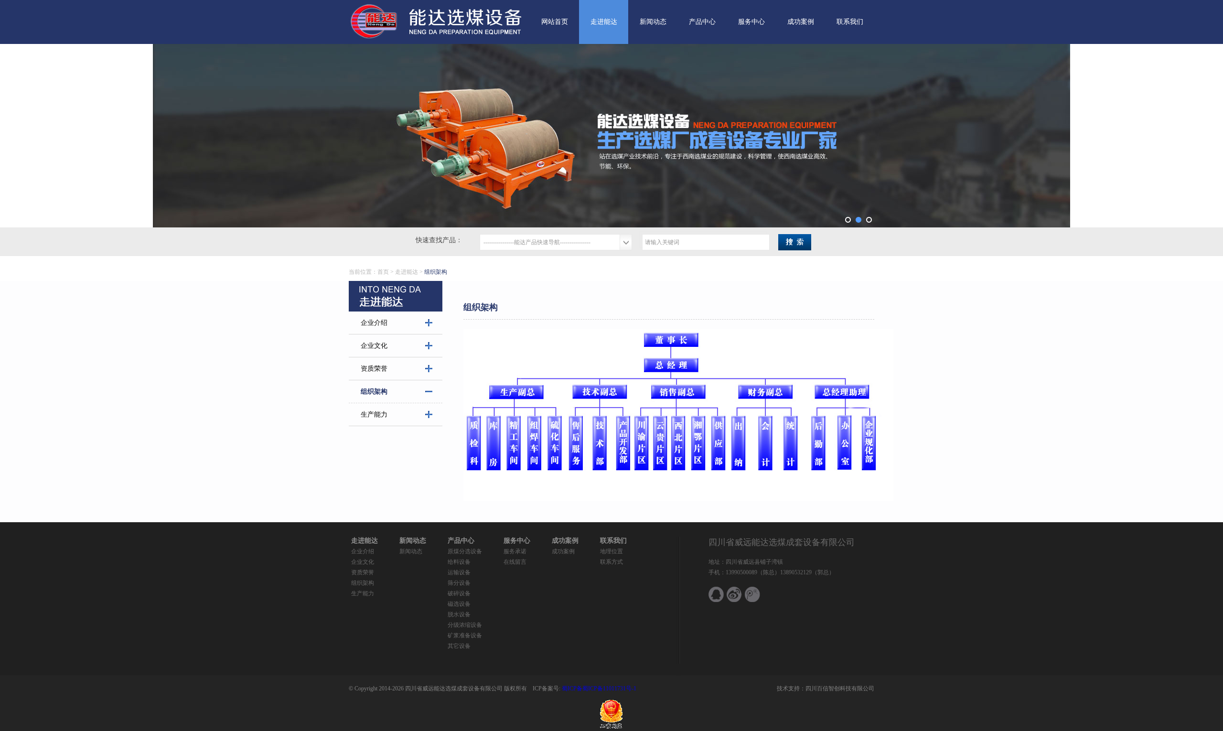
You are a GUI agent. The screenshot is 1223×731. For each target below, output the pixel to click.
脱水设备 (459, 614)
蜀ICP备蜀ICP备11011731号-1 (598, 688)
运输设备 (459, 572)
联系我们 (850, 21)
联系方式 (611, 562)
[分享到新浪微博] (734, 594)
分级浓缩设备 (465, 625)
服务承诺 (515, 551)
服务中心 (751, 21)
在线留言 (515, 562)
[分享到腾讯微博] (752, 594)
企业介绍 (374, 322)
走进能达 (603, 21)
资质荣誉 (374, 368)
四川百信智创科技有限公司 (839, 688)
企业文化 (374, 345)
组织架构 (374, 391)
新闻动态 (653, 21)
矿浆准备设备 (465, 635)
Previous (336, 135)
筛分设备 (459, 583)
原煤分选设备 (465, 551)
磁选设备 (459, 604)
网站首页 (554, 21)
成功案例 (800, 21)
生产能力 (374, 414)
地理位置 (611, 551)
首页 (383, 272)
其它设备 (459, 646)
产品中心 (702, 21)
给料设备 (459, 562)
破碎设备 (459, 593)
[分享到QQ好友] (716, 594)
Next (886, 135)
